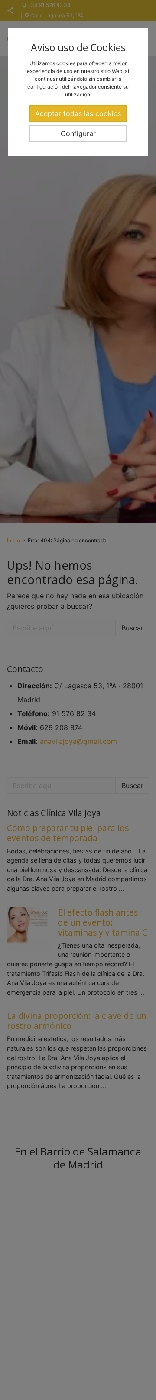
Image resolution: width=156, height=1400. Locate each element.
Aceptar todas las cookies (78, 113)
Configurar (78, 133)
